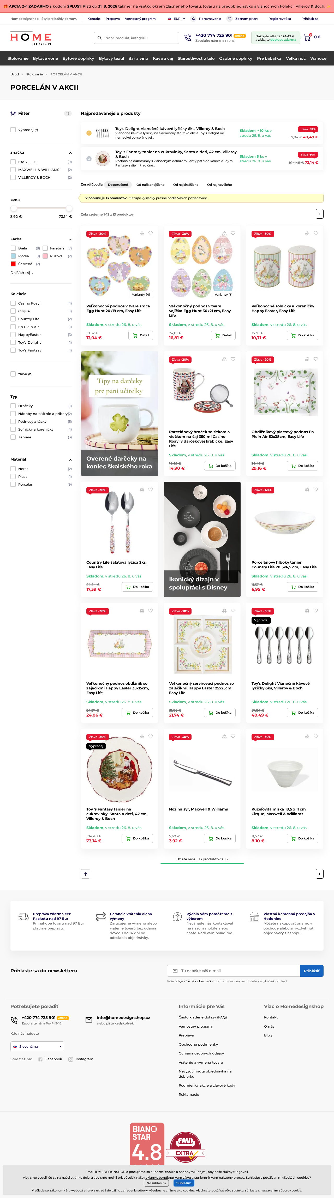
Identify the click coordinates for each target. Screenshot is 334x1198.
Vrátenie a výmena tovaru (201, 1062)
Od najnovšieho (219, 185)
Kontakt (93, 19)
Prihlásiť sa (309, 19)
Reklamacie (189, 1094)
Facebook (53, 1059)
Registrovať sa (280, 19)
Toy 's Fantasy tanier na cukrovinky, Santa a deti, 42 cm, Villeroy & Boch (117, 814)
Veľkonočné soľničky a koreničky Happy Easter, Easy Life (283, 308)
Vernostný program (140, 19)
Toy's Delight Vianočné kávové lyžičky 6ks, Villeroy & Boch (170, 128)
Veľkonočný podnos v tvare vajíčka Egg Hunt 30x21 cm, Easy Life (200, 311)
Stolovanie (34, 74)
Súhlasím (184, 1183)
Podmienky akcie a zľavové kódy (207, 1085)
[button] (150, 233)
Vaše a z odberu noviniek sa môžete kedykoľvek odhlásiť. (227, 981)
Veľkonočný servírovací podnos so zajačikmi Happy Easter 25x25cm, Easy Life (201, 688)
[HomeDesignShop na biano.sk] (147, 1147)
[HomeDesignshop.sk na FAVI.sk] (185, 1147)
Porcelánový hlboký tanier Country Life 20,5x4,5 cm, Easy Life (284, 564)
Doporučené (118, 185)
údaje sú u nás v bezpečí (193, 981)
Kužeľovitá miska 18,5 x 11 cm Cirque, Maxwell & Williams (279, 811)
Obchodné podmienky (198, 1044)
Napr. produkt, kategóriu (126, 38)
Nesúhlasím (156, 1183)
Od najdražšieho (186, 185)
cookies (303, 1177)
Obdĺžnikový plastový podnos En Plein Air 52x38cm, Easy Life (283, 434)
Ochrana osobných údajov (201, 1053)
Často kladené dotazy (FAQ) (203, 1017)
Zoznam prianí (246, 19)
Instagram (84, 1059)
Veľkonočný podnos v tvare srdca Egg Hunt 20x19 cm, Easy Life (118, 308)
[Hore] (85, 873)
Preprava (113, 19)
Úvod (14, 74)
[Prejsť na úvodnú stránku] (30, 38)
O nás (269, 1026)
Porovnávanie (210, 19)
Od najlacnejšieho (150, 185)
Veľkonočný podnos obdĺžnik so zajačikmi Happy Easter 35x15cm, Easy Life (117, 688)
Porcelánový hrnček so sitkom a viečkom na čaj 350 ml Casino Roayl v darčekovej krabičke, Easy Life (201, 439)
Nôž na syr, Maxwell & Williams (198, 809)
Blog (268, 1035)
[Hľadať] (99, 38)
